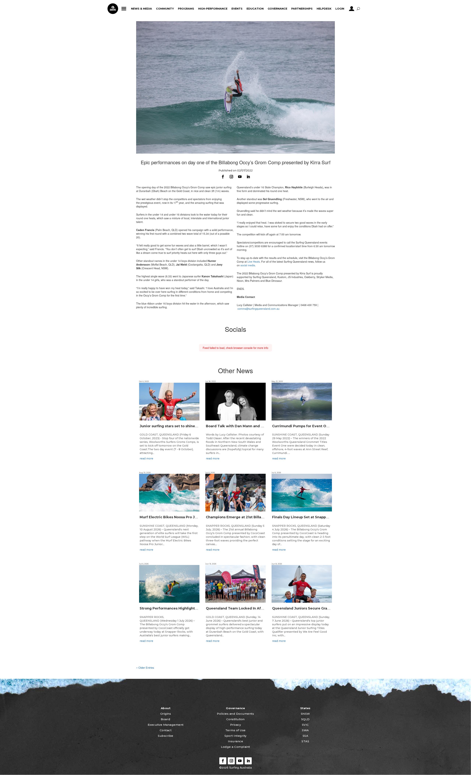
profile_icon (351, 8)
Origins (165, 713)
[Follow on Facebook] (222, 176)
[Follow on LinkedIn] (248, 176)
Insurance (235, 741)
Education (255, 8)
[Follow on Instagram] (231, 176)
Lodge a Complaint (235, 747)
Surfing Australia (240, 767)
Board (165, 719)
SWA (305, 730)
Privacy (235, 724)
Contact (166, 730)
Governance (277, 8)
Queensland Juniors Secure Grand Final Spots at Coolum (321, 608)
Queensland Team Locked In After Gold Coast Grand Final (256, 608)
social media (247, 265)
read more (146, 458)
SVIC (305, 724)
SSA (305, 735)
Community (165, 8)
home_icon (112, 8)
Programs (186, 8)
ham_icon (124, 8)
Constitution (235, 719)
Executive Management (166, 724)
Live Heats (253, 261)
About (166, 708)
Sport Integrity (235, 735)
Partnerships (302, 8)
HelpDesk (324, 8)
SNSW (305, 713)
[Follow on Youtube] (239, 176)
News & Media (141, 8)
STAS (305, 741)
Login (339, 8)
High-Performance (212, 8)
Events (236, 8)
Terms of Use (235, 730)
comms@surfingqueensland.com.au (258, 308)
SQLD (305, 719)
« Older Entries (145, 667)
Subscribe (165, 735)
